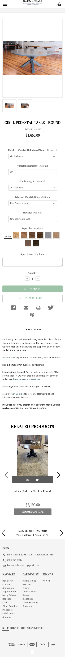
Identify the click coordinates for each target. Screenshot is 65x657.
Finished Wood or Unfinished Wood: (32, 150)
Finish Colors (16, 393)
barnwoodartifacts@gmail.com (23, 565)
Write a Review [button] (33, 128)
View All (46, 580)
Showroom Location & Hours (26, 379)
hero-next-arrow (61, 533)
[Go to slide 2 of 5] (58, 475)
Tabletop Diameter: (32, 165)
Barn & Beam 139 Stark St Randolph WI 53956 (30, 554)
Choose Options (32, 511)
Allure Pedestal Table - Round (32, 491)
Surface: (32, 212)
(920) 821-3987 (14, 559)
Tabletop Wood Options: (33, 197)
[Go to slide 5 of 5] (6, 475)
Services (27, 606)
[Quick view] (28, 480)
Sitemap (6, 616)
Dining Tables (9, 595)
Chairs (5, 602)
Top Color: (33, 228)
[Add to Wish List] (37, 480)
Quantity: (32, 273)
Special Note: (32, 254)
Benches (6, 598)
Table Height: (32, 181)
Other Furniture (10, 606)
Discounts (7, 609)
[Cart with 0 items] (59, 4)
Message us (7, 357)
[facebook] (32, 652)
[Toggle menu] (4, 4)
